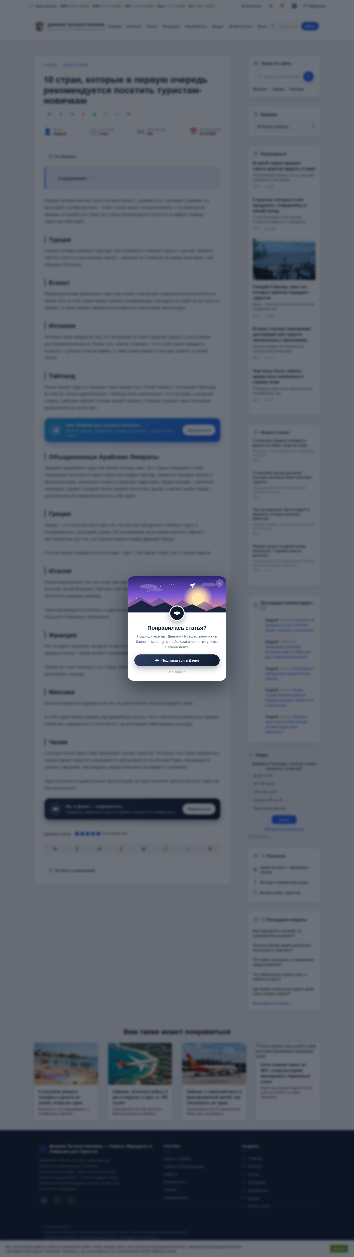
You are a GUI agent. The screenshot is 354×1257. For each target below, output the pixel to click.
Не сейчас (177, 671)
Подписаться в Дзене (180, 660)
